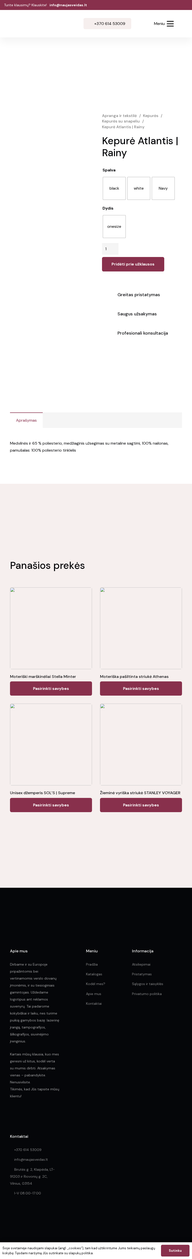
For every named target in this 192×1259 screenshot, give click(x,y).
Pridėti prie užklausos (133, 264)
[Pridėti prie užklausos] (182, 23)
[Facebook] (12, 1115)
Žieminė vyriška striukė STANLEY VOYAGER (140, 792)
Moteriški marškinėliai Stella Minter (43, 676)
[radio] (114, 188)
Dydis (108, 208)
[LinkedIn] (34, 1115)
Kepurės (150, 115)
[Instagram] (23, 1115)
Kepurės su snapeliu (121, 121)
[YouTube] (45, 1115)
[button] (142, 24)
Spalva (109, 170)
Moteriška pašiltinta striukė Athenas (134, 676)
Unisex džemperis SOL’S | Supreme (42, 792)
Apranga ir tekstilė (119, 115)
